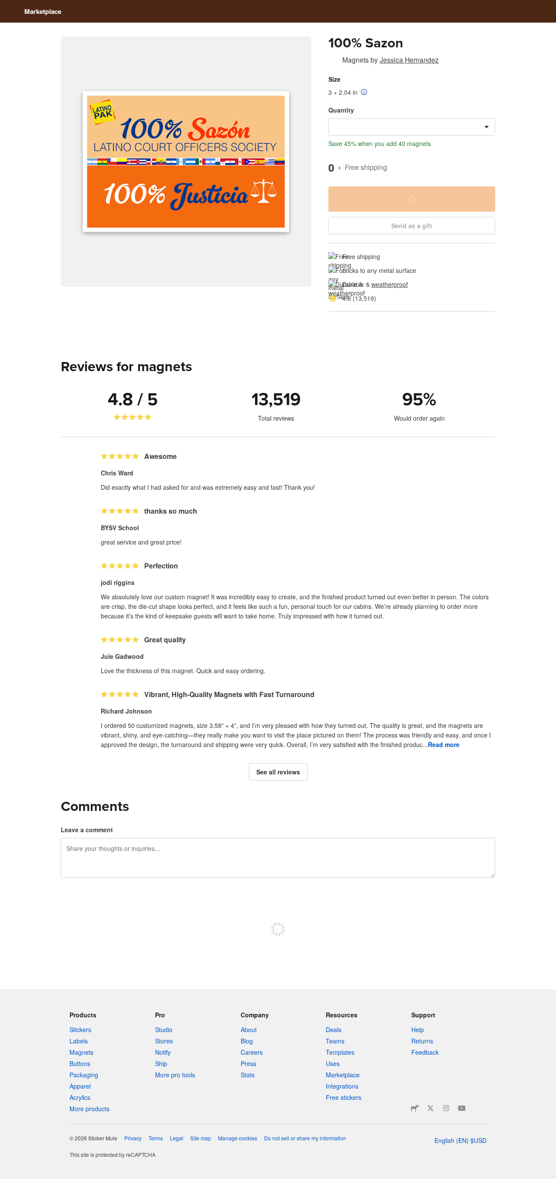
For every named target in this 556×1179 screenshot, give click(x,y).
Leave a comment (87, 829)
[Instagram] (446, 1108)
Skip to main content (6, 6)
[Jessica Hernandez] (333, 61)
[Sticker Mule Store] (414, 1108)
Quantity (341, 110)
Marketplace (42, 11)
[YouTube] (461, 1108)
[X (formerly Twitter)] (430, 1108)
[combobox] (411, 127)
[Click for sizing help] (364, 92)
